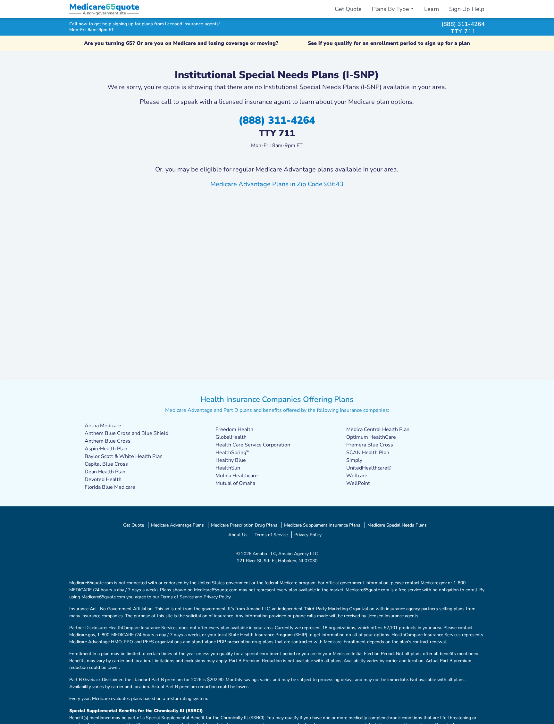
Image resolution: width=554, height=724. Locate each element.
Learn (431, 9)
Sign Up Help (466, 9)
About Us (238, 534)
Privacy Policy (308, 534)
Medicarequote (104, 6)
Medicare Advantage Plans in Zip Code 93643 (276, 184)
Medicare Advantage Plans (177, 525)
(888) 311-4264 (463, 24)
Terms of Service (271, 534)
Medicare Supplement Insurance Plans (322, 525)
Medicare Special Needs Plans (397, 525)
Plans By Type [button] (390, 9)
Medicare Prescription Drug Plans (244, 525)
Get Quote (348, 9)
